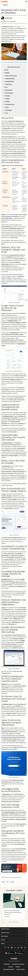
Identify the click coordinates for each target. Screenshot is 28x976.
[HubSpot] (14, 958)
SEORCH (8, 101)
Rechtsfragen (7, 964)
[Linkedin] (18, 947)
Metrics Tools (8, 84)
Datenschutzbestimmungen (18, 964)
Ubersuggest (9, 110)
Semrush (8, 95)
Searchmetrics (8, 90)
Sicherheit (17, 966)
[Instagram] (8, 947)
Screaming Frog (9, 93)
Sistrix (7, 107)
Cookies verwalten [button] (20, 969)
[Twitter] (15, 947)
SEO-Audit (11, 624)
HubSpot (7, 72)
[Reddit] (21, 947)
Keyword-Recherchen (9, 812)
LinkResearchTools (10, 78)
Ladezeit (17, 322)
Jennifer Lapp (8, 18)
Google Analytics (14, 332)
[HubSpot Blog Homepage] (4, 2)
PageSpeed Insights (12, 320)
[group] (14, 906)
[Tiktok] (25, 947)
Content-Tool (9, 257)
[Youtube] (11, 947)
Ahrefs (6, 70)
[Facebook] (5, 947)
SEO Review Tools (10, 104)
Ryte (6, 87)
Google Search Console (11, 75)
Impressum (10, 966)
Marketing (5, 4)
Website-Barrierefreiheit (8, 969)
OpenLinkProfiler (9, 81)
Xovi (7, 113)
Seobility (7, 98)
